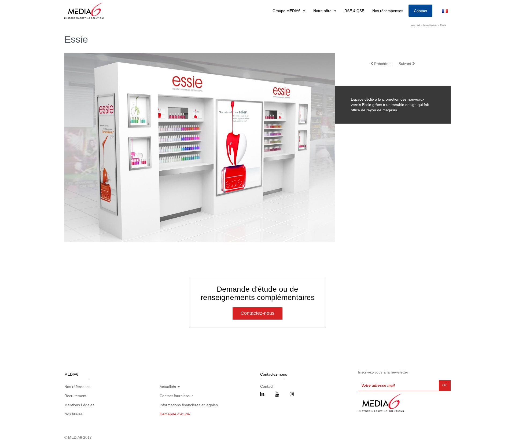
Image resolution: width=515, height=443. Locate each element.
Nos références (77, 387)
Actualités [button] (168, 387)
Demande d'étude (175, 414)
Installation (430, 25)
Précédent (382, 63)
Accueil (415, 25)
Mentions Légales (79, 405)
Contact (420, 11)
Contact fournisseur (176, 396)
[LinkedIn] (262, 394)
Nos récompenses (387, 11)
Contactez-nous (257, 313)
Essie (443, 25)
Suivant (405, 63)
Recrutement (75, 396)
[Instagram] (292, 394)
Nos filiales (73, 414)
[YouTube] (277, 394)
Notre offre (323, 11)
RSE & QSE (354, 11)
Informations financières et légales (189, 405)
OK (444, 385)
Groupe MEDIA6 (287, 11)
